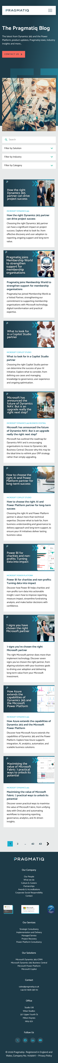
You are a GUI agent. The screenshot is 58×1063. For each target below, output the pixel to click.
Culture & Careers (29, 883)
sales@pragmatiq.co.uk (29, 987)
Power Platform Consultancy (29, 942)
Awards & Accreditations (29, 889)
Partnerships (29, 886)
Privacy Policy (45, 1056)
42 (32, 844)
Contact (29, 896)
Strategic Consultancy (29, 929)
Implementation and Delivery (29, 932)
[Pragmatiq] (17, 10)
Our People (29, 876)
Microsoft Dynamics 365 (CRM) (29, 959)
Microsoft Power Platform (29, 966)
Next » (48, 843)
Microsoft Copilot (29, 969)
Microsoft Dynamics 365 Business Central (29, 963)
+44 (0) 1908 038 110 (29, 990)
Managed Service (29, 935)
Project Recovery (29, 939)
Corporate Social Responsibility (29, 893)
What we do (29, 880)
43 (40, 844)
